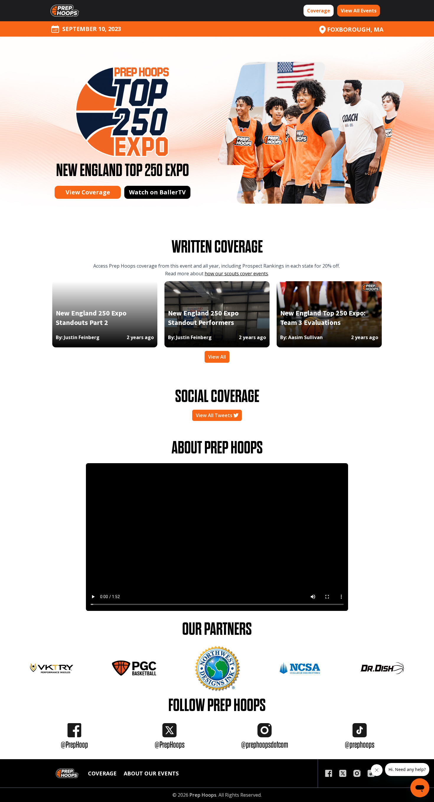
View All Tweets (215, 415)
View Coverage (88, 192)
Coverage (318, 10)
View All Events (358, 10)
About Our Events (151, 773)
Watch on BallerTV (157, 192)
